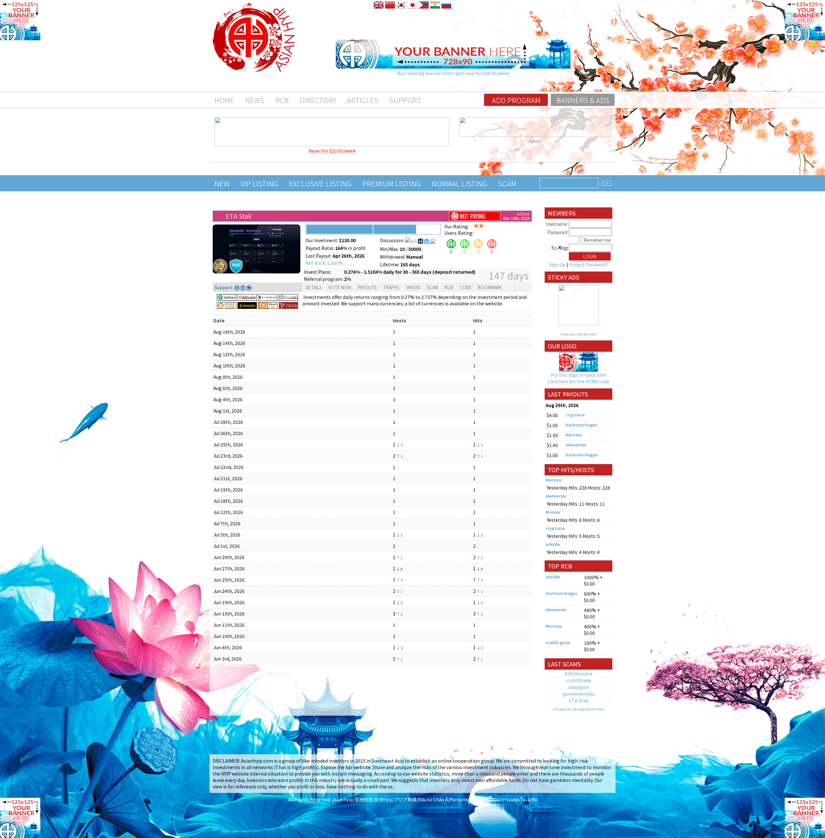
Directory (317, 100)
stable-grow (558, 642)
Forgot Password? (588, 264)
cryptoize (575, 414)
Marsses (574, 434)
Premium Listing (391, 183)
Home (224, 100)
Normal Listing (459, 183)
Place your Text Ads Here (578, 334)
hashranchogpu (581, 424)
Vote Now (339, 287)
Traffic (391, 287)
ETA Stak (239, 216)
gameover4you (578, 693)
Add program (516, 100)
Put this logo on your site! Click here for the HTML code (578, 378)
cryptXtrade (578, 680)
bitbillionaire (578, 673)
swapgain (578, 687)
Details (314, 287)
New (222, 183)
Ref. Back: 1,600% (324, 263)
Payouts (367, 287)
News (255, 100)
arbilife (553, 544)
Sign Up (557, 264)
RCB (282, 100)
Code (465, 287)
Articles (362, 100)
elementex (576, 444)
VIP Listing (259, 183)
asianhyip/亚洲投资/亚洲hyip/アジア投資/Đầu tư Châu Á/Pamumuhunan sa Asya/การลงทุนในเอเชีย (434, 799)
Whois (413, 287)
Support (405, 100)
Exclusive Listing (320, 183)
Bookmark (490, 287)
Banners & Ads (582, 100)
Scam (507, 183)
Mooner (553, 512)
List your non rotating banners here (578, 709)
